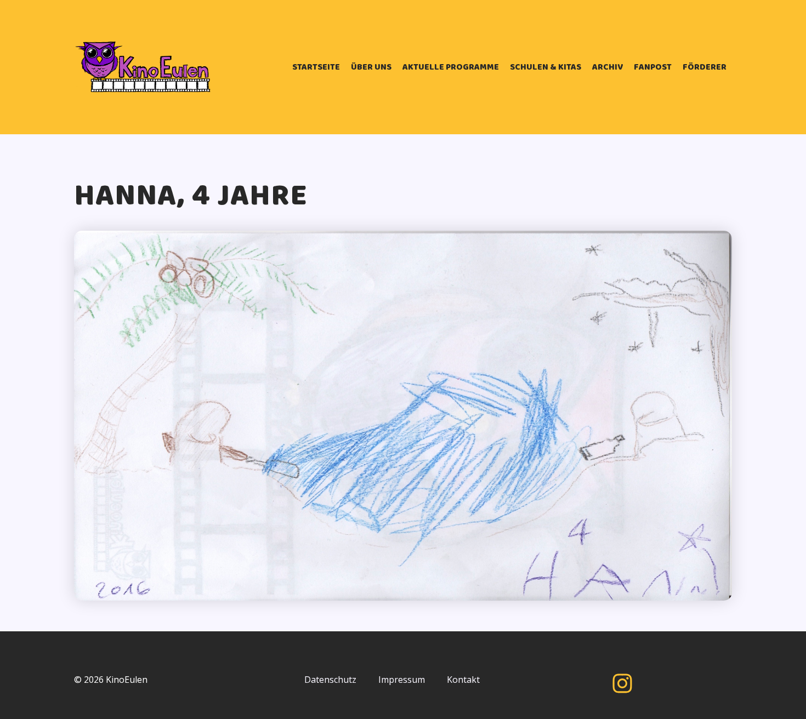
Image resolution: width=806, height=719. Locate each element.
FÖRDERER (704, 67)
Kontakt (463, 680)
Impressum (401, 680)
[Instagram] (622, 683)
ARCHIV (607, 67)
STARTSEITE (316, 67)
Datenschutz (330, 680)
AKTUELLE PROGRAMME (450, 67)
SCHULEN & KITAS (545, 67)
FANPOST (653, 67)
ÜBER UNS (371, 67)
